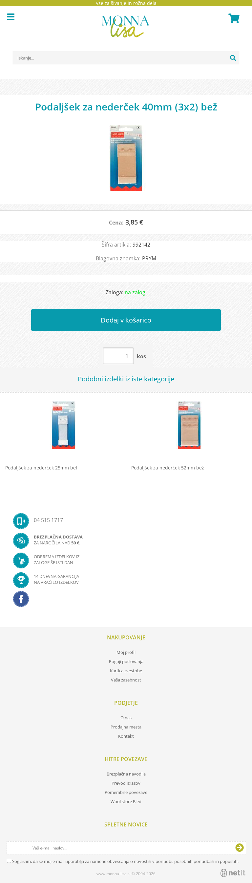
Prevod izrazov (126, 783)
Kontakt (126, 736)
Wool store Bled (126, 801)
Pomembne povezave (126, 792)
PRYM (149, 258)
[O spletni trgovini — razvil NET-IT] (232, 873)
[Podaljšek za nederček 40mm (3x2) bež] (126, 161)
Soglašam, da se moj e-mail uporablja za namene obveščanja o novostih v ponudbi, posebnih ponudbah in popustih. (125, 861)
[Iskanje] (233, 57)
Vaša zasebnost (126, 680)
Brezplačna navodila (126, 774)
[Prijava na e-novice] (239, 848)
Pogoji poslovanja (126, 661)
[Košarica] (233, 18)
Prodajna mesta (126, 727)
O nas (126, 718)
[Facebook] (126, 601)
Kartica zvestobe (126, 671)
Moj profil (126, 652)
